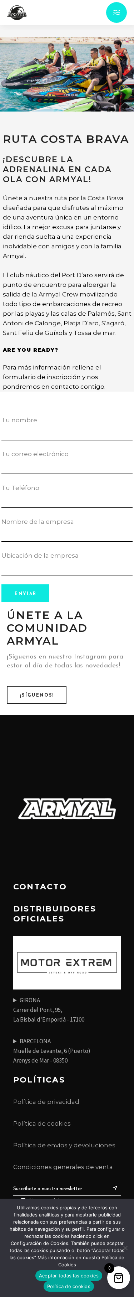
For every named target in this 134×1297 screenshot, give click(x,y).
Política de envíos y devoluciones (64, 1145)
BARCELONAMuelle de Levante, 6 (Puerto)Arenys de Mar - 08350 (51, 1050)
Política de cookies (42, 1123)
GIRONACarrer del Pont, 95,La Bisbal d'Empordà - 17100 (48, 1009)
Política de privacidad (46, 1101)
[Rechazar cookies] (125, 1247)
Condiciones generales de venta (63, 1167)
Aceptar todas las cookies (69, 1275)
